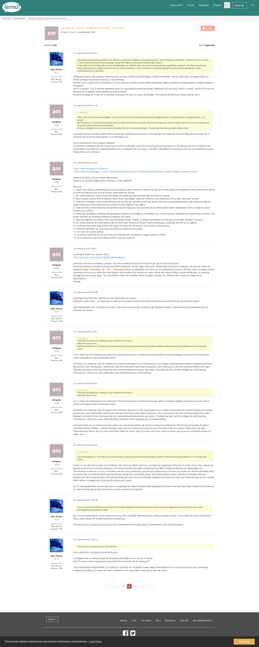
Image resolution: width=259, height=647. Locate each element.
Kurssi (190, 5)
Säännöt (184, 620)
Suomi (51, 619)
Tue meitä (146, 620)
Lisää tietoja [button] (95, 641)
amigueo (65, 32)
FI (252, 5)
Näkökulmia (19, 18)
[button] (227, 5)
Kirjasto (217, 5)
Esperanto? (176, 5)
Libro (158, 620)
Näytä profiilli (56, 76)
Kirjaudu (239, 5)
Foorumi (6, 18)
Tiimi (133, 620)
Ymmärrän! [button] (244, 641)
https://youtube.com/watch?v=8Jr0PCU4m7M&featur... (100, 257)
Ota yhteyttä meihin (203, 620)
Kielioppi (204, 5)
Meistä (123, 620)
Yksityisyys (170, 620)
